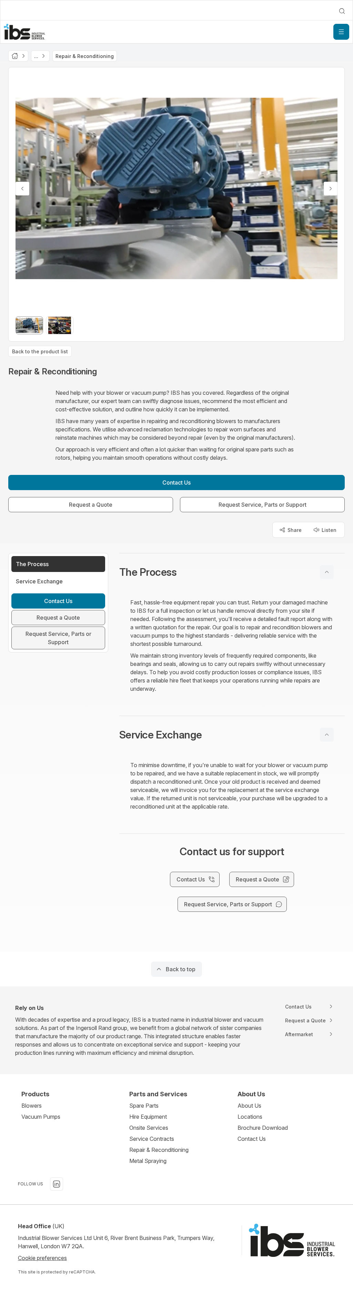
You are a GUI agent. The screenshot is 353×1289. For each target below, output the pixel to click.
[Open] (341, 32)
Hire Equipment (148, 1116)
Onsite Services (148, 1127)
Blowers (31, 1105)
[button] (232, 572)
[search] (342, 11)
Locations (250, 1116)
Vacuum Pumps (40, 1116)
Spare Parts (144, 1105)
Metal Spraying (148, 1160)
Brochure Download (263, 1127)
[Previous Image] (22, 188)
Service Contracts (151, 1138)
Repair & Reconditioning (159, 1149)
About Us (249, 1105)
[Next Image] (330, 188)
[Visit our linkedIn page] (56, 1184)
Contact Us (252, 1138)
